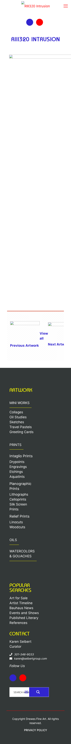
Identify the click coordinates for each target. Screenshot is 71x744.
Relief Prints (19, 516)
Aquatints (17, 477)
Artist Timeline (21, 603)
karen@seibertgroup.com (30, 658)
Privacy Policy (35, 730)
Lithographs (18, 494)
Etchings (16, 472)
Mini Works (19, 403)
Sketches (16, 422)
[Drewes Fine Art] (35, 7)
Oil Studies (18, 417)
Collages (16, 412)
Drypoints (16, 462)
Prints (15, 445)
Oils (13, 540)
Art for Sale (18, 598)
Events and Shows (24, 613)
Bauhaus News (21, 608)
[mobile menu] (65, 6)
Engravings (18, 467)
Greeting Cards (21, 432)
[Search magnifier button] (39, 692)
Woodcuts (17, 527)
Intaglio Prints (21, 456)
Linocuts (16, 522)
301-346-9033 (24, 654)
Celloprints (17, 499)
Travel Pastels (20, 427)
